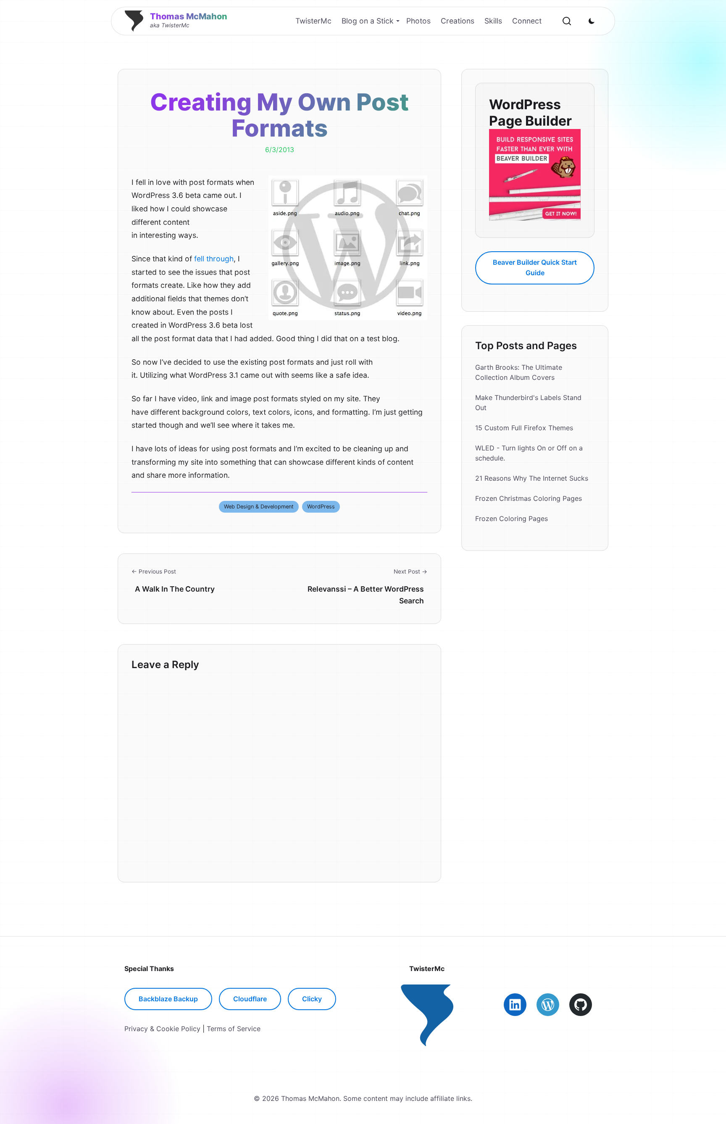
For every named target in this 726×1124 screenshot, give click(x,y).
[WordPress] (548, 1004)
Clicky (312, 999)
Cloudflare (250, 999)
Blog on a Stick (368, 20)
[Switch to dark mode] (591, 21)
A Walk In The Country (175, 588)
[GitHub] (580, 1004)
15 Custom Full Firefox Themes (524, 428)
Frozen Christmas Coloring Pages (528, 498)
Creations (457, 20)
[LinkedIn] (515, 1004)
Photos (418, 20)
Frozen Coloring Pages (511, 518)
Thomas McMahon (188, 16)
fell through (214, 258)
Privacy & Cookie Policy (162, 1028)
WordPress (321, 506)
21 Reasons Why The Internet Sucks (531, 478)
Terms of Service (233, 1028)
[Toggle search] (566, 21)
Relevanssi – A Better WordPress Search (366, 594)
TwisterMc (313, 20)
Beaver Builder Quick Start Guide (535, 267)
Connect (527, 20)
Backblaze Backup (168, 999)
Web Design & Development (259, 506)
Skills (493, 20)
